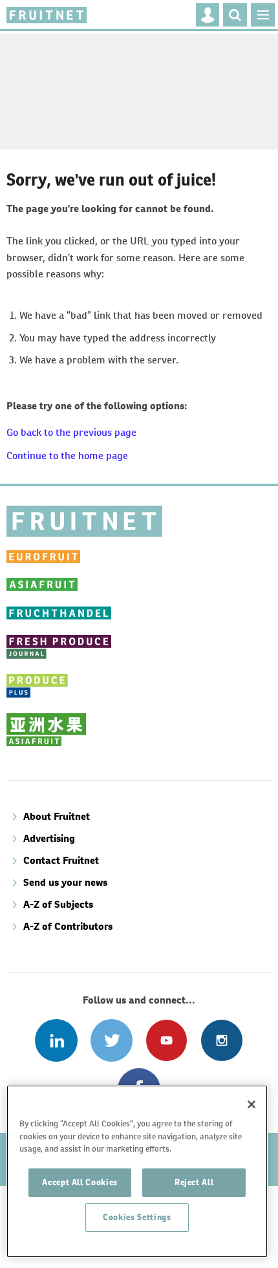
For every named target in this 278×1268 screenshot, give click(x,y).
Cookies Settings (137, 1217)
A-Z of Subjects (58, 904)
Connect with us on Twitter (112, 1040)
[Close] (251, 1104)
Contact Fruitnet (61, 860)
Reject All (194, 1182)
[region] (137, 1171)
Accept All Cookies (80, 1182)
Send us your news (65, 882)
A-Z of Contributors (67, 926)
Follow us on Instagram (221, 1040)
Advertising (49, 838)
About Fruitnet (56, 816)
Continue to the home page (67, 455)
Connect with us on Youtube (166, 1040)
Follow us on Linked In (56, 1040)
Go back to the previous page (71, 432)
